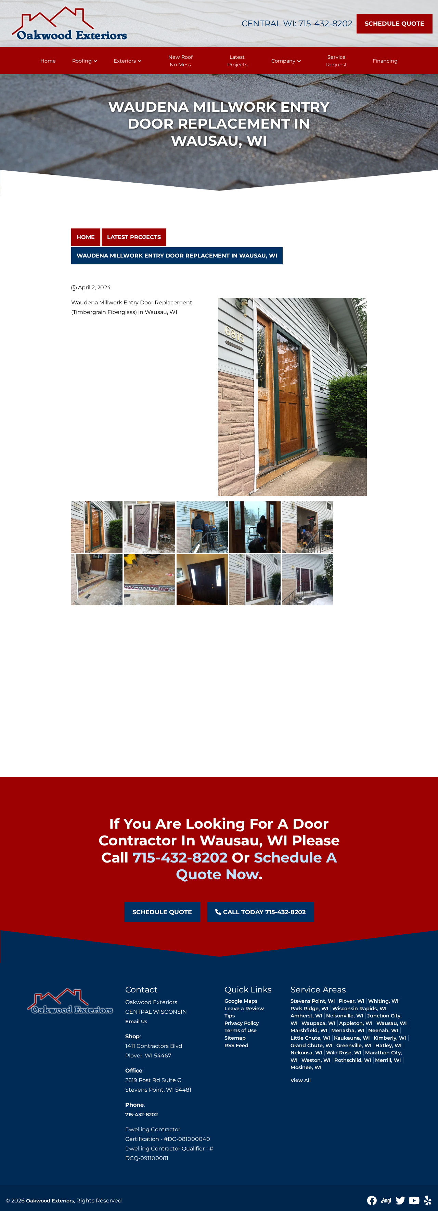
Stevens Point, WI (313, 1001)
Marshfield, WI (309, 1030)
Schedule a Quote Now (256, 866)
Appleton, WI (356, 1023)
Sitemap (235, 1038)
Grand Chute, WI (312, 1045)
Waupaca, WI (318, 1023)
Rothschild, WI (352, 1060)
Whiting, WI (383, 1001)
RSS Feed (236, 1045)
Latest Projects (134, 237)
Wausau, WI (391, 1023)
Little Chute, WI (310, 1038)
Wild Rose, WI (343, 1053)
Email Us (136, 1021)
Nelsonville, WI (344, 1016)
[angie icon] (386, 1200)
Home (86, 237)
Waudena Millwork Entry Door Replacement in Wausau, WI (177, 255)
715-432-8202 (180, 857)
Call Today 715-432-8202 (263, 912)
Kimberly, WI (390, 1038)
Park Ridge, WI (309, 1008)
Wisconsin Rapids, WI (359, 1008)
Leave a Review (244, 1008)
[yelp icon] (428, 1200)
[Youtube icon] (415, 1200)
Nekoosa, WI (306, 1053)
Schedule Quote (394, 23)
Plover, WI (351, 1001)
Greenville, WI (354, 1045)
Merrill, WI (388, 1060)
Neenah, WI (383, 1030)
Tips (229, 1016)
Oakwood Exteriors (50, 1201)
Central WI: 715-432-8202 (297, 23)
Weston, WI (316, 1060)
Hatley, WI (388, 1045)
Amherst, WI (306, 1016)
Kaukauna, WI (352, 1038)
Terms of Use (240, 1030)
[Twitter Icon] (401, 1200)
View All (301, 1080)
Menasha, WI (347, 1030)
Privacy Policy (241, 1023)
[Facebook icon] (372, 1200)
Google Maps (240, 1001)
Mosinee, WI (306, 1067)
